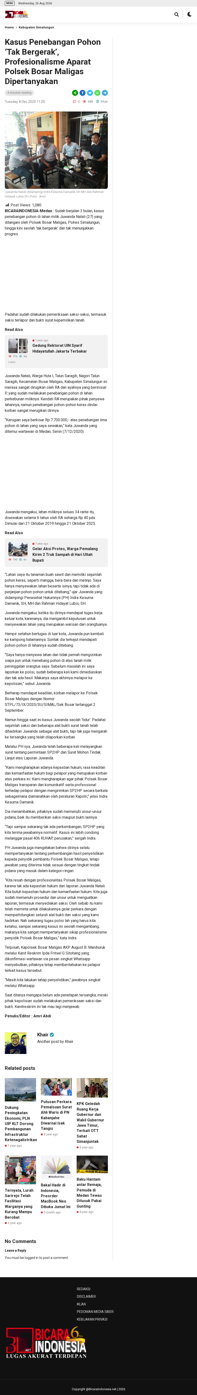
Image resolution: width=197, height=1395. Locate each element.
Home (9, 27)
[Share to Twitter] (90, 93)
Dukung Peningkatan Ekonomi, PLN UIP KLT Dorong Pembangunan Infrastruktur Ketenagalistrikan (21, 1123)
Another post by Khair (55, 1041)
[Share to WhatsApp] (97, 93)
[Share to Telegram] (104, 93)
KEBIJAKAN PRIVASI (92, 1319)
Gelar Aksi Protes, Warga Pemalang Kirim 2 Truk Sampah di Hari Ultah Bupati (65, 554)
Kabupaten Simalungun (36, 27)
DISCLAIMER (86, 1296)
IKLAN (81, 1304)
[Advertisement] (56, 274)
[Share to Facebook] (82, 93)
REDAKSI (83, 1289)
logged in (31, 1258)
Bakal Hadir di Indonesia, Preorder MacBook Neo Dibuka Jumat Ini (55, 1196)
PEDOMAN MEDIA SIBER (95, 1312)
